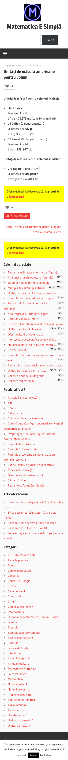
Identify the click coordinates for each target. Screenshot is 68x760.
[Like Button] (7, 86)
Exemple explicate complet (24, 632)
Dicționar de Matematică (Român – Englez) (34, 617)
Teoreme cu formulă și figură (26, 485)
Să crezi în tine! (17, 480)
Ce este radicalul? (18, 350)
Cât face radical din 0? (21, 381)
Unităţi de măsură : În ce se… (25, 329)
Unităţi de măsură (17, 215)
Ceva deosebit (16, 591)
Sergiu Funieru (33, 65)
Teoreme (13, 710)
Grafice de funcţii (18, 648)
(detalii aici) (16, 196)
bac (10, 402)
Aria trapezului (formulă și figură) (28, 314)
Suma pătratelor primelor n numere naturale (35, 365)
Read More (45, 755)
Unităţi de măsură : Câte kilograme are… (33, 293)
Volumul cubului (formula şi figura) (29, 282)
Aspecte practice (18, 560)
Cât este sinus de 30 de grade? (27, 376)
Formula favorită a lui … (23, 444)
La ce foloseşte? (18, 674)
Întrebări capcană (19, 658)
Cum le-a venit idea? (20, 606)
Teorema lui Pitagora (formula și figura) (32, 272)
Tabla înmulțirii (17, 705)
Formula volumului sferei (46, 232)
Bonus (12, 408)
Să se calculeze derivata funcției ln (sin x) (32, 523)
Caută (50, 40)
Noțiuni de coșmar (19, 689)
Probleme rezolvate (20, 694)
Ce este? (13, 586)
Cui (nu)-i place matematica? (25, 418)
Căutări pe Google (19, 581)
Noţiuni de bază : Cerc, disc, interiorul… (32, 344)
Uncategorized (17, 715)
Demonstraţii (16, 612)
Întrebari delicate (18, 663)
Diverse (12, 622)
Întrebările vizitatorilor (22, 669)
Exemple (13, 627)
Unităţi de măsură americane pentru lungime (33, 226)
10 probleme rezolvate (22, 555)
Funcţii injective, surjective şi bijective (31, 465)
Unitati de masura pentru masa (27, 370)
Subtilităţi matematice (21, 699)
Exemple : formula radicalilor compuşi (31, 298)
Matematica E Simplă (34, 26)
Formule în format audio (23, 449)
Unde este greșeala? (20, 720)
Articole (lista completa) (22, 397)
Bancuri (12, 565)
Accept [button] (33, 755)
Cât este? (13, 575)
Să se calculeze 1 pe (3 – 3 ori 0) (27, 528)
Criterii (12, 601)
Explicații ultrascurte (20, 637)
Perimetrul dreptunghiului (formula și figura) (35, 324)
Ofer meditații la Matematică (25, 334)
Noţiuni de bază (17, 684)
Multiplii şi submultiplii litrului (26, 288)
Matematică (15, 679)
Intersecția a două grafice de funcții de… (32, 339)
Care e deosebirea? (19, 570)
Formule (13, 643)
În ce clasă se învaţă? (21, 470)
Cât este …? (15, 413)
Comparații (15, 596)
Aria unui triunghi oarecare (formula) (30, 277)
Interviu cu (14, 653)
